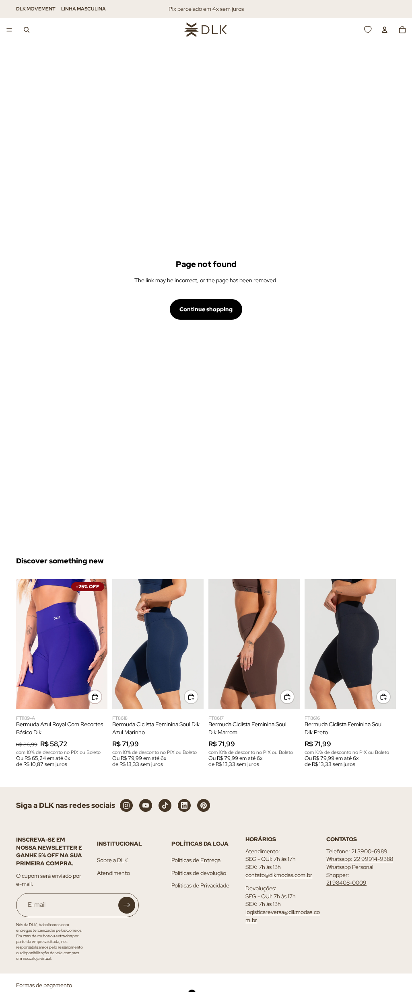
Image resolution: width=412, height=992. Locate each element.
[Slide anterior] (25, 644)
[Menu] (9, 30)
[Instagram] (126, 805)
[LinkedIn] (184, 805)
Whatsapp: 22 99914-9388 (359, 859)
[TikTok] (165, 805)
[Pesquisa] (26, 30)
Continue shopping (206, 309)
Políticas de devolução (198, 873)
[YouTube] (145, 805)
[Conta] (384, 30)
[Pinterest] (203, 805)
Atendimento (113, 873)
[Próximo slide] (98, 644)
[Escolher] (95, 697)
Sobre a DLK (112, 860)
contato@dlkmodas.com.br (278, 875)
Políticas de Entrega (195, 860)
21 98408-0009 (346, 882)
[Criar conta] (126, 905)
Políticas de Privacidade (200, 885)
